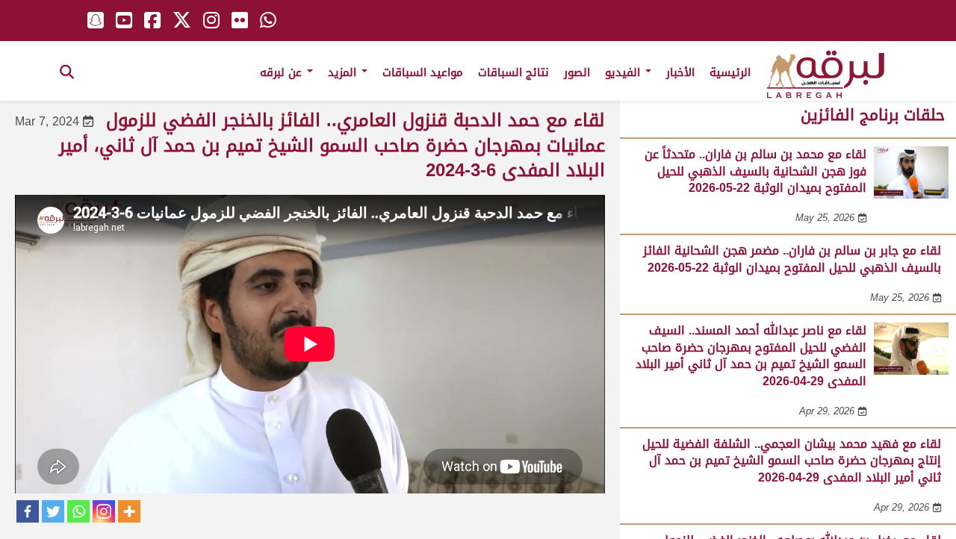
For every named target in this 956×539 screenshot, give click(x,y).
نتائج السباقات (513, 72)
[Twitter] (53, 511)
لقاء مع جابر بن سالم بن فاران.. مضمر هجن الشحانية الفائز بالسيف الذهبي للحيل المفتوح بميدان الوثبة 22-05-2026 (792, 258)
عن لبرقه (282, 72)
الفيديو (624, 72)
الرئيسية (730, 72)
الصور (577, 72)
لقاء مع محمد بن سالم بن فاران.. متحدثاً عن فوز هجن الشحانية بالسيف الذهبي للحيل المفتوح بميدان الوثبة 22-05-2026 (755, 171)
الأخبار (680, 72)
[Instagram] (104, 511)
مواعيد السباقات (422, 72)
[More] (129, 511)
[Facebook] (27, 511)
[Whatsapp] (78, 511)
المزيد (344, 72)
